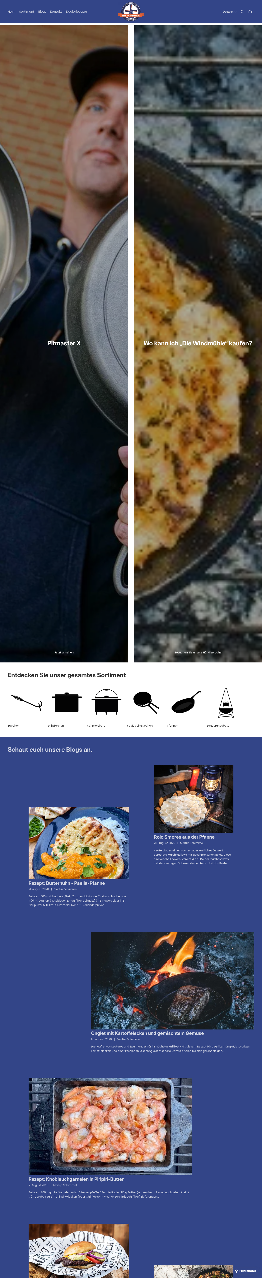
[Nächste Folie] (250, 706)
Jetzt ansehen (64, 652)
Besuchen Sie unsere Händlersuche (198, 652)
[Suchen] (242, 11)
